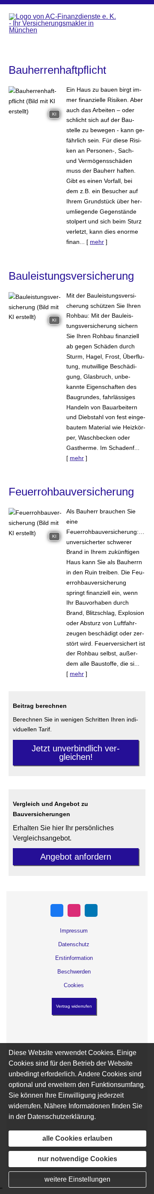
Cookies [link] (74, 985)
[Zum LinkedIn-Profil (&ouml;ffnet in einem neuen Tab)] (91, 910)
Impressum (74, 930)
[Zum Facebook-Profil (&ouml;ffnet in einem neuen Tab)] (56, 910)
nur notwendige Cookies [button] (77, 1158)
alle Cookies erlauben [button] (77, 1138)
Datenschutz (73, 944)
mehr (97, 241)
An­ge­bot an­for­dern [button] (75, 856)
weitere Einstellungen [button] (77, 1179)
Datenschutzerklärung (60, 1116)
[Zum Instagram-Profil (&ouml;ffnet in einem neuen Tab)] (74, 910)
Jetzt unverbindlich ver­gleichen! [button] (76, 753)
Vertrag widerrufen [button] (74, 1006)
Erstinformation (74, 958)
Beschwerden (74, 971)
